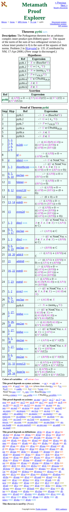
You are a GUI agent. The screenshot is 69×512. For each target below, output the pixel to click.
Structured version (59, 22)
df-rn (5, 460)
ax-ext (38, 405)
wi (45, 383)
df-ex (48, 434)
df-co (47, 457)
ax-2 (51, 399)
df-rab (25, 443)
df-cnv (37, 457)
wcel (17, 386)
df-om (53, 468)
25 (12, 301)
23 (12, 281)
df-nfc (14, 440)
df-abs (26, 491)
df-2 (37, 482)
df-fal (38, 434)
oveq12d (21, 190)
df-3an (17, 434)
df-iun (13, 451)
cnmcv (14, 395)
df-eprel (16, 454)
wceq (4, 386)
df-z (16, 485)
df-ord (49, 460)
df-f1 (14, 465)
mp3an (20, 175)
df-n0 (5, 485)
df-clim (38, 491)
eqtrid (19, 281)
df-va (13, 497)
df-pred (37, 460)
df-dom (44, 474)
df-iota (35, 463)
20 (13, 254)
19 (12, 249)
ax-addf (56, 425)
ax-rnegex (45, 419)
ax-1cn (34, 411)
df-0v (46, 497)
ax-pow (25, 408)
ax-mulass (36, 416)
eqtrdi (19, 202)
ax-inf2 (58, 408)
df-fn (56, 463)
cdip (30, 395)
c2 (30, 389)
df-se (57, 454)
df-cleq (49, 437)
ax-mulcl (33, 413)
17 (12, 232)
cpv (27, 391)
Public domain (41, 509)
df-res (15, 460)
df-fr (47, 454)
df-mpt (47, 451)
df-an (48, 432)
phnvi (19, 160)
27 (12, 312)
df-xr (14, 480)
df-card (37, 477)
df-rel (26, 457)
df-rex (56, 440)
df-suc (24, 463)
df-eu (26, 437)
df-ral (45, 440)
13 (9, 202)
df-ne (24, 440)
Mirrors (4, 22)
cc (60, 386)
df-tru (28, 434)
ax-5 (23, 402)
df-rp (37, 485)
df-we (5, 457)
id (17, 154)
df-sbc (45, 443)
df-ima (26, 460)
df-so (38, 454)
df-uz (26, 485)
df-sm (35, 497)
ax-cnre (17, 422)
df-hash (30, 488)
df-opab (34, 451)
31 (9, 363)
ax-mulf (6, 427)
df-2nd (13, 471)
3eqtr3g (20, 371)
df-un (12, 446)
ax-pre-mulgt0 (24, 425)
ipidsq (19, 313)
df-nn (26, 482)
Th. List (33, 22)
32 (9, 358)
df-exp (18, 488)
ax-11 (16, 405)
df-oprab (29, 468)
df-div (15, 482)
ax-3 (58, 399)
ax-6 (32, 402)
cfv (26, 386)
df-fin (5, 477)
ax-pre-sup (42, 425)
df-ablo (41, 494)
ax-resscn (21, 411)
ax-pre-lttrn (49, 422)
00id (18, 196)
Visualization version (58, 24)
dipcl (19, 222)
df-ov (17, 468)
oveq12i (20, 363)
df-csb (56, 443)
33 (13, 363)
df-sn (22, 449)
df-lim (13, 463)
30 (9, 341)
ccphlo (53, 395)
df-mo (16, 437)
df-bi (39, 432)
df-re (53, 488)
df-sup (16, 477)
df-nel (35, 440)
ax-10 (5, 405)
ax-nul (14, 408)
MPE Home (22, 22)
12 (12, 190)
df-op (41, 449)
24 (9, 370)
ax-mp (37, 399)
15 (9, 211)
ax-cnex (7, 411)
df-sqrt (14, 491)
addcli (19, 254)
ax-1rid (30, 419)
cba (44, 391)
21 (9, 261)
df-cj (42, 488)
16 (9, 270)
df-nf (58, 434)
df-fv (44, 465)
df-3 (47, 482)
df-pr (32, 449)
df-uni (52, 449)
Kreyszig (31, 48)
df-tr (57, 451)
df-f (4, 465)
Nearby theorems (61, 8)
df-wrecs (38, 471)
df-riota (6, 468)
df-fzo (59, 485)
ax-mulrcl (48, 413)
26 (12, 321)
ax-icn (47, 411)
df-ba (24, 497)
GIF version (63, 26)
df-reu (14, 443)
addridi (20, 261)
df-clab (37, 437)
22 (13, 270)
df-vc (53, 494)
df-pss (42, 446)
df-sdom (57, 474)
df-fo (23, 465)
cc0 (6, 389)
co (51, 386)
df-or (57, 432)
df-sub (48, 480)
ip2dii (19, 144)
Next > (64, 5)
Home (12, 22)
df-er (23, 474)
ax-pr (36, 408)
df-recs (50, 471)
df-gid (16, 494)
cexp (41, 389)
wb (53, 383)
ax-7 (41, 402)
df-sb (5, 437)
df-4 (57, 482)
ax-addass (21, 416)
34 (13, 373)
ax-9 (60, 402)
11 (9, 182)
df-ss (32, 446)
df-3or (6, 434)
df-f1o (34, 465)
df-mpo (42, 468)
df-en (33, 474)
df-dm (58, 457)
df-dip (17, 499)
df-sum (51, 491)
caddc (19, 389)
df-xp (16, 457)
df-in (23, 446)
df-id (5, 454)
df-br (23, 451)
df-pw (12, 449)
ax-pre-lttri (32, 422)
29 (9, 373)
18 (9, 254)
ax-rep (49, 405)
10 (12, 176)
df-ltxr (26, 480)
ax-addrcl (18, 413)
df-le (37, 480)
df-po (27, 454)
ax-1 (44, 399)
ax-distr (50, 416)
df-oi (27, 477)
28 (9, 325)
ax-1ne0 (17, 419)
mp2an (20, 323)
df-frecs (25, 471)
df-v (35, 443)
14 (13, 202)
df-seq (6, 488)
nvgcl (19, 291)
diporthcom (22, 166)
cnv (14, 391)
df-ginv (28, 494)
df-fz (47, 485)
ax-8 (51, 402)
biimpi (20, 182)
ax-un (47, 408)
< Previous (60, 2)
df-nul (53, 446)
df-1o (13, 474)
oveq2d (20, 211)
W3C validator (61, 509)
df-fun (46, 463)
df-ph (28, 499)
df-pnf (49, 477)
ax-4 (13, 402)
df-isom (55, 465)
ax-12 (27, 405)
